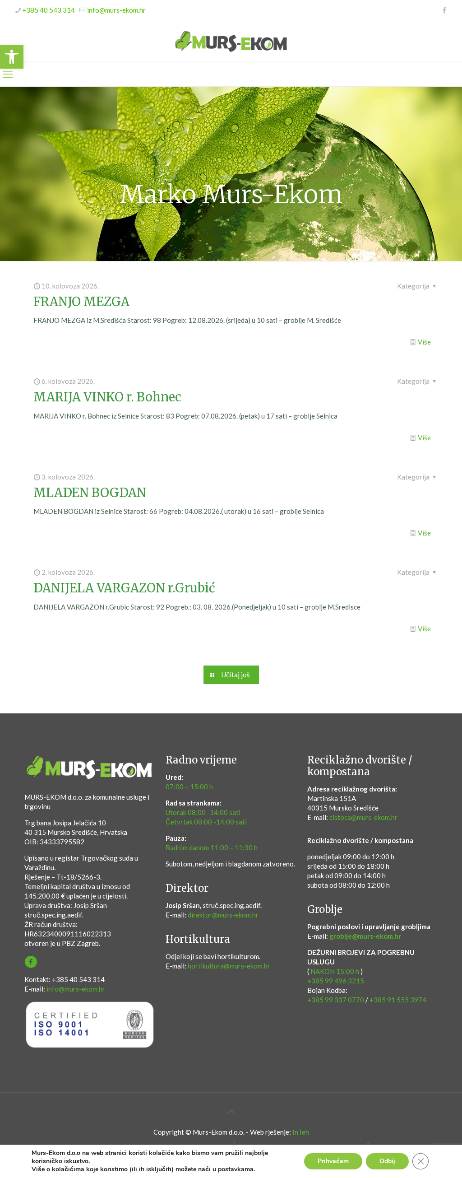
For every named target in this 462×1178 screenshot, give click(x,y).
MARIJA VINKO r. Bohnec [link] (107, 397)
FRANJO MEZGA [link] (81, 301)
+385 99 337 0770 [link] (335, 1000)
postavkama (236, 1169)
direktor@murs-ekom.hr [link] (223, 915)
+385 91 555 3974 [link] (398, 1000)
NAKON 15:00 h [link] (334, 971)
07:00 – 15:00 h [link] (189, 786)
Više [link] (424, 342)
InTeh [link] (300, 1132)
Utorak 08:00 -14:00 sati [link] (203, 812)
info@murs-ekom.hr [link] (116, 10)
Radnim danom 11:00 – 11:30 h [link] (212, 847)
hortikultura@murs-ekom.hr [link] (229, 966)
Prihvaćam (333, 1161)
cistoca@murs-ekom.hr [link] (363, 817)
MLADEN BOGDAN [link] (89, 492)
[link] (11, 57)
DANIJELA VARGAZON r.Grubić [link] (124, 588)
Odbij (387, 1161)
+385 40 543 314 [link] (48, 10)
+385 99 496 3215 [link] (335, 981)
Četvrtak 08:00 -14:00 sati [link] (206, 822)
